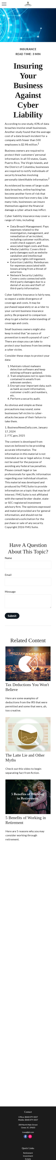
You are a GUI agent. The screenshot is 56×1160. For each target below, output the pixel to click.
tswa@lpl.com (28, 1132)
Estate (28, 1159)
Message (10, 591)
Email (8, 574)
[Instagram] (30, 1136)
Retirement (28, 1153)
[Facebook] (25, 1136)
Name (8, 558)
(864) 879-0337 (31, 1117)
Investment (28, 1156)
